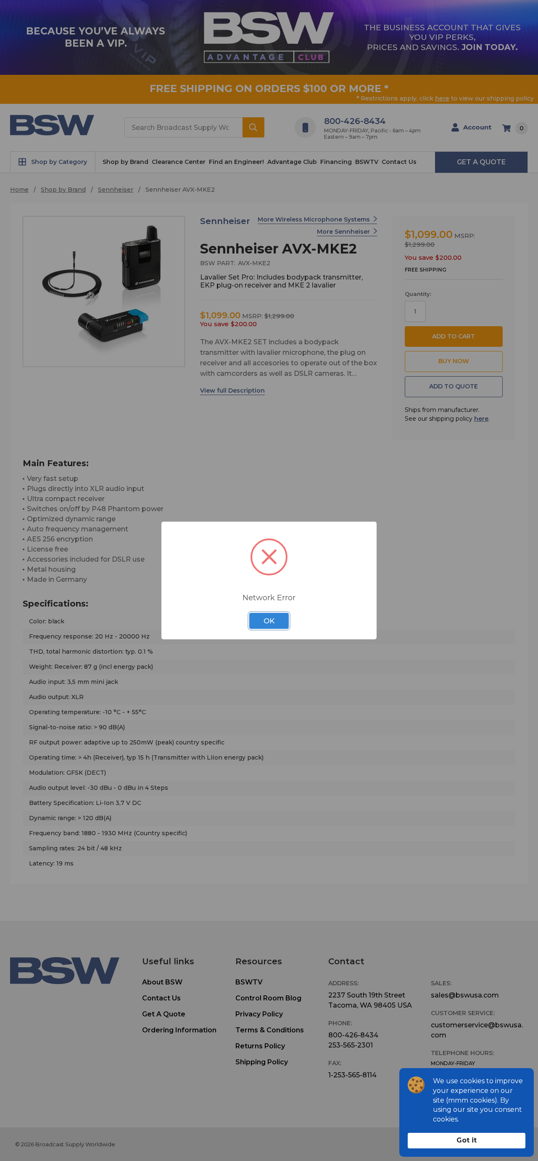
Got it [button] (466, 1140)
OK (269, 621)
